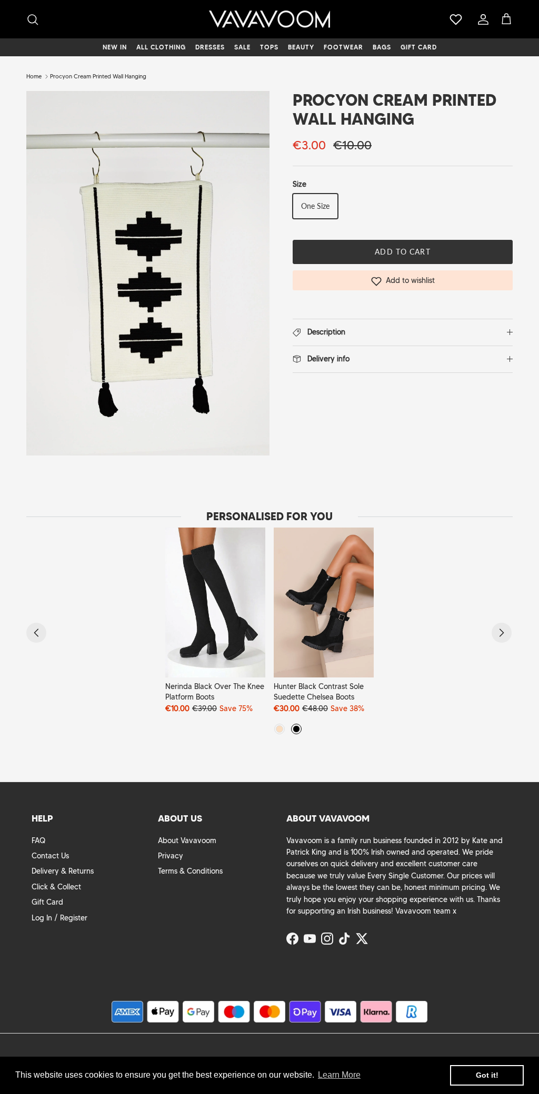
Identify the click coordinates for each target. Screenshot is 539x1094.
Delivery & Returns (63, 871)
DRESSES (210, 47)
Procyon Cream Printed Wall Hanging (98, 76)
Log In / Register (59, 918)
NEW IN (115, 47)
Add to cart (402, 251)
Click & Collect (56, 887)
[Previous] (36, 633)
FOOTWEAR (343, 47)
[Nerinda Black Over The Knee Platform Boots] (215, 602)
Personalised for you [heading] (269, 516)
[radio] (279, 729)
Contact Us (50, 855)
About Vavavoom (187, 840)
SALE (242, 47)
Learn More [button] (339, 1074)
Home (34, 76)
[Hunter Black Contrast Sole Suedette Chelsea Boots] (324, 602)
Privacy (170, 855)
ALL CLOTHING (161, 47)
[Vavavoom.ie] (269, 19)
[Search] (32, 19)
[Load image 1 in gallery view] (148, 273)
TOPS (269, 47)
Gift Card (47, 902)
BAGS (382, 47)
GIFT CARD (419, 47)
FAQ (38, 840)
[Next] (502, 633)
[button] (403, 280)
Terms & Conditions (190, 871)
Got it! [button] (487, 1075)
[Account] (481, 19)
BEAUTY (301, 47)
